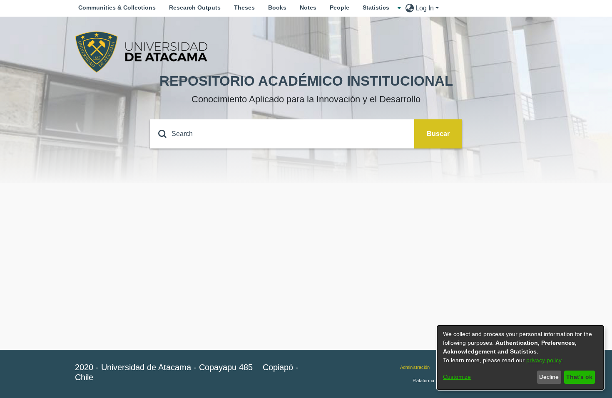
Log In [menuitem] (424, 8)
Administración (415, 367)
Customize (457, 376)
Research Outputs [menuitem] (195, 7)
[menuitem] (378, 7)
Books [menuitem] (277, 7)
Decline (549, 376)
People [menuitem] (339, 7)
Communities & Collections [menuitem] (117, 7)
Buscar (438, 133)
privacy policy (543, 360)
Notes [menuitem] (308, 7)
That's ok (579, 376)
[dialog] (520, 358)
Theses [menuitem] (244, 7)
